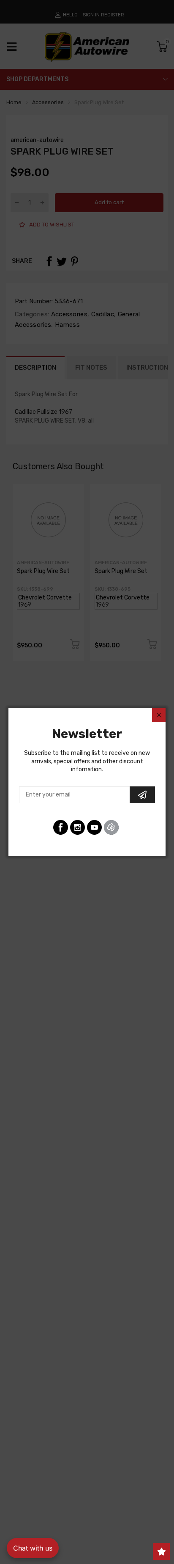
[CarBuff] (111, 827)
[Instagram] (77, 827)
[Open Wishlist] (161, 1551)
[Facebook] (60, 827)
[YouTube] (94, 827)
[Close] (159, 715)
